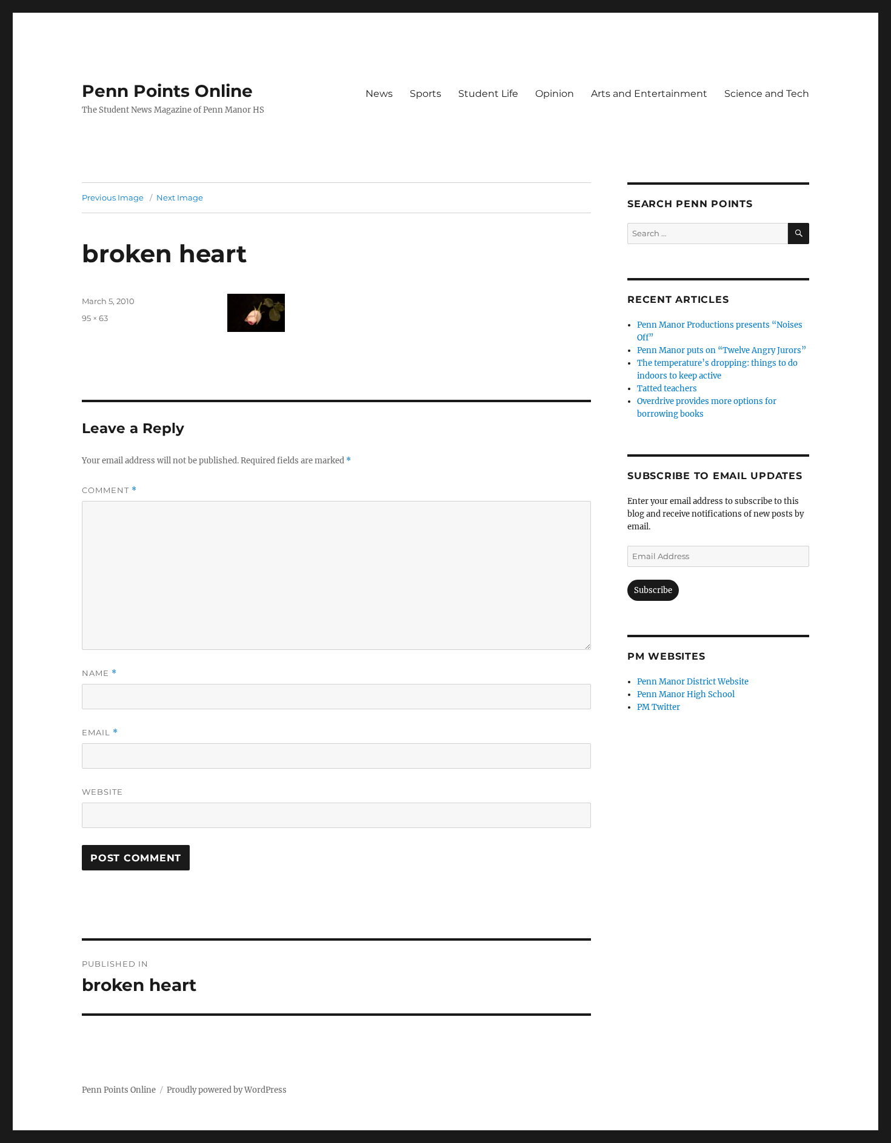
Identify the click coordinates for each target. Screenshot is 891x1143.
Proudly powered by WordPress (227, 1090)
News (379, 93)
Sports (425, 93)
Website (102, 792)
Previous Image (113, 197)
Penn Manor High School (686, 694)
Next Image (179, 197)
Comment (109, 490)
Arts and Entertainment (649, 93)
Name (99, 673)
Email (100, 732)
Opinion (554, 93)
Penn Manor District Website (693, 682)
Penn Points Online (167, 91)
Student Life (488, 93)
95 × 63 (95, 318)
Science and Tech (766, 93)
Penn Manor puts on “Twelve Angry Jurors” (721, 350)
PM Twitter (658, 707)
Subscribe (653, 590)
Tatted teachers (667, 388)
